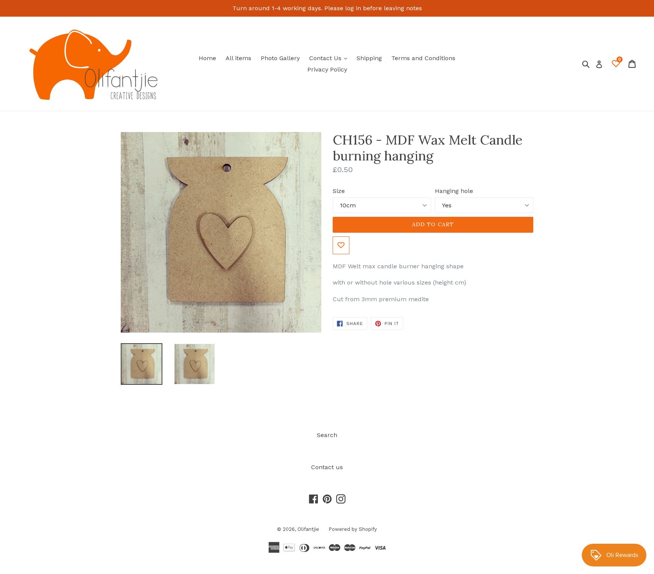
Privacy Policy (327, 69)
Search (327, 435)
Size (339, 190)
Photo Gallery (280, 58)
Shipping (369, 58)
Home (207, 58)
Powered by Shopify (353, 529)
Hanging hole (454, 190)
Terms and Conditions (423, 58)
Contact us (327, 467)
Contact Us (330, 58)
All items (238, 58)
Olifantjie (308, 529)
